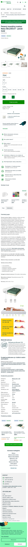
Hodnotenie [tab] (9, 208)
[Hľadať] (17, 2)
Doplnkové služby (7, 502)
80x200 (14, 402)
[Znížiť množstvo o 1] (4, 97)
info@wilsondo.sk (8, 477)
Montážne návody (7, 517)
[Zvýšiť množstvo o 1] (13, 97)
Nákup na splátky (7, 515)
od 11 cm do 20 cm (16, 413)
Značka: (4, 38)
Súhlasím (20, 544)
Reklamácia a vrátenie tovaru (9, 499)
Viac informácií (5, 536)
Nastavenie (13, 539)
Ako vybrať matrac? (7, 495)
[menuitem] (3, 9)
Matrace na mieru (7, 504)
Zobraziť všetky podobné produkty (13, 444)
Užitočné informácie (7, 510)
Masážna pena (15, 384)
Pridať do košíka (14, 102)
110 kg (13, 394)
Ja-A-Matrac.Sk (8, 481)
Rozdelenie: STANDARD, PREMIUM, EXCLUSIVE (13, 506)
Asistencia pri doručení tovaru (9, 513)
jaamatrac (6, 483)
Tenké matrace (13, 463)
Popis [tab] (3, 208)
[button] (5, 61)
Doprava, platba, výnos (8, 497)
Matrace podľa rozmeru (13, 454)
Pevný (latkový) (15, 389)
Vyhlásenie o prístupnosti (8, 518)
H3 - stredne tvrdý (16, 385)
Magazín (5, 508)
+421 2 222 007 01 (8, 479)
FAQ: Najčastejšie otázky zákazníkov (11, 501)
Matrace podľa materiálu (13, 456)
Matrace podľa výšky (13, 461)
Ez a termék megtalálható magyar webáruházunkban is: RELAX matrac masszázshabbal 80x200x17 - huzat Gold (13, 364)
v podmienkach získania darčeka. (14, 22)
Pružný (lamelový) (16, 390)
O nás (4, 494)
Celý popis (5, 128)
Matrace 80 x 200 (16, 378)
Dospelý (14, 387)
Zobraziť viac (13, 468)
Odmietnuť (7, 544)
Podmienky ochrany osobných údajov (11, 520)
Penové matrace (13, 460)
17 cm (13, 399)
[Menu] (25, 2)
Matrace (13, 453)
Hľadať (24, 6)
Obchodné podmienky (8, 511)
